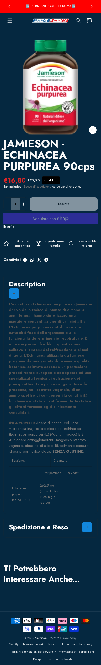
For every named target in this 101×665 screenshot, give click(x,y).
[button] (9, 20)
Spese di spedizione (37, 186)
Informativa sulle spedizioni (76, 651)
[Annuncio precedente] (9, 6)
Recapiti (38, 659)
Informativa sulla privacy (76, 644)
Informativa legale (61, 659)
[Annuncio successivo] (92, 6)
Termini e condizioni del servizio (32, 651)
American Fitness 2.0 (48, 638)
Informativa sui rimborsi (39, 644)
